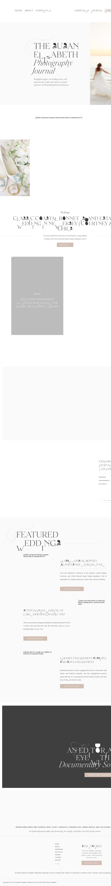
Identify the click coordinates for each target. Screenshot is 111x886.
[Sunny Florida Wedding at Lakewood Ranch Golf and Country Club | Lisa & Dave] (92, 621)
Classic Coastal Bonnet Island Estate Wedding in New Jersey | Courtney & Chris (82, 565)
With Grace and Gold (39, 882)
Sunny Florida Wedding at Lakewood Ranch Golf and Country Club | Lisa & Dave (44, 614)
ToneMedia (53, 882)
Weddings (65, 212)
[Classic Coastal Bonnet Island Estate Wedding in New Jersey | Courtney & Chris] (65, 160)
